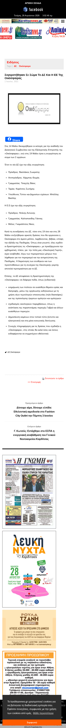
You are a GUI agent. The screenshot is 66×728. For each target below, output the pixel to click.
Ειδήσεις (13, 62)
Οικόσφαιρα (25, 66)
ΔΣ (15, 66)
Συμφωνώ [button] (32, 722)
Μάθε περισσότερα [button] (43, 713)
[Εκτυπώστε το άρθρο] (43, 378)
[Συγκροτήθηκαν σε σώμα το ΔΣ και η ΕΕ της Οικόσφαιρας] (34, 108)
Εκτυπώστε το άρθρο (54, 378)
